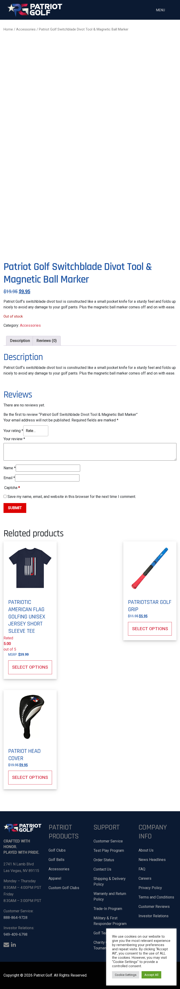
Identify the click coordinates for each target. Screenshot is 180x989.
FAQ (142, 869)
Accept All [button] (151, 975)
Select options (30, 667)
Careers (145, 878)
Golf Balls (56, 859)
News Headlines (152, 859)
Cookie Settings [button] (125, 975)
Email (9, 478)
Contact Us (102, 869)
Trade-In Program (108, 908)
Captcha (12, 487)
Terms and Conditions (156, 897)
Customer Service (108, 841)
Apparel (55, 878)
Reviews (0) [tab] (47, 340)
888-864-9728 (15, 917)
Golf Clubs (57, 850)
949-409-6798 (15, 934)
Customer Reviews (154, 906)
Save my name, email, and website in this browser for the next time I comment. (72, 496)
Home (8, 29)
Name (10, 468)
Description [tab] (20, 340)
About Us (146, 850)
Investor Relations (154, 916)
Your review (14, 439)
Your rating (13, 430)
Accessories (26, 29)
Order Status (104, 860)
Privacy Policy (150, 888)
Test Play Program (109, 850)
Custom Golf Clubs (64, 888)
